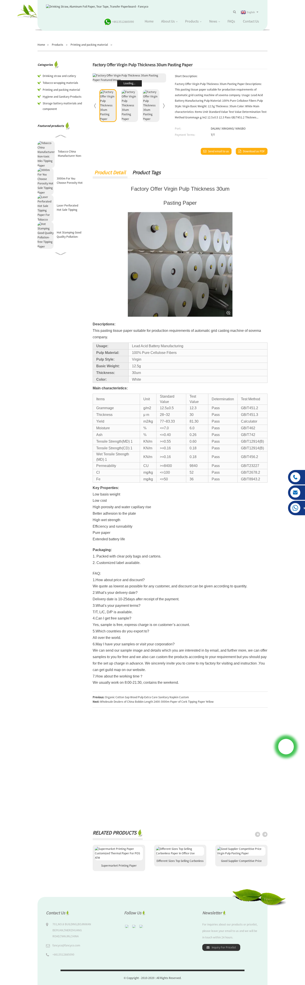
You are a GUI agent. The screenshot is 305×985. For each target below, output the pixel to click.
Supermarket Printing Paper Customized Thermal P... (119, 867)
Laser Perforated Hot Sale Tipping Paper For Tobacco (68, 208)
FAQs (231, 21)
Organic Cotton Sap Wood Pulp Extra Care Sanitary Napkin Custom (147, 697)
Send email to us (218, 151)
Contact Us (251, 21)
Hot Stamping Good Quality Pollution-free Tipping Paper (69, 235)
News (213, 21)
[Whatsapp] (286, 746)
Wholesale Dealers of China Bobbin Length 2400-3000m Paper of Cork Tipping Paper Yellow (157, 702)
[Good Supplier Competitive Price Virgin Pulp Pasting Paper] (241, 851)
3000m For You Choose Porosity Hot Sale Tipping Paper (70, 181)
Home (149, 21)
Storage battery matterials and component (62, 106)
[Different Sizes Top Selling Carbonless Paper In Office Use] (180, 851)
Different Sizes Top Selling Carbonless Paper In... (180, 862)
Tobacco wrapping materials (60, 83)
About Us (168, 21)
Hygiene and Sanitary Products (62, 97)
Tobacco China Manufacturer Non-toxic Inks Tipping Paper (70, 154)
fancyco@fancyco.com (66, 945)
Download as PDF (254, 151)
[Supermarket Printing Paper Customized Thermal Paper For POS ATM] (119, 853)
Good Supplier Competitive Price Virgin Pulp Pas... (241, 862)
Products (192, 21)
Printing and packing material (89, 45)
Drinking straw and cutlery (59, 76)
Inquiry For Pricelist (224, 947)
